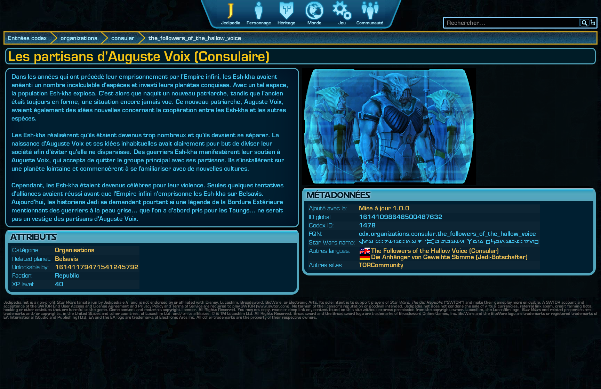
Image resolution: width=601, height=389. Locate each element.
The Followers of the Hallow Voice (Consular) (376, 251)
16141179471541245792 (96, 267)
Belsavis (66, 258)
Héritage (286, 22)
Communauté (369, 22)
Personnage (259, 22)
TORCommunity (381, 265)
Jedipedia (230, 22)
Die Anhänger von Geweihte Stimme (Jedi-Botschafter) (376, 257)
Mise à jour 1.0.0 (384, 208)
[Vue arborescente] (593, 22)
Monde (314, 22)
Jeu (342, 22)
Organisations (74, 250)
